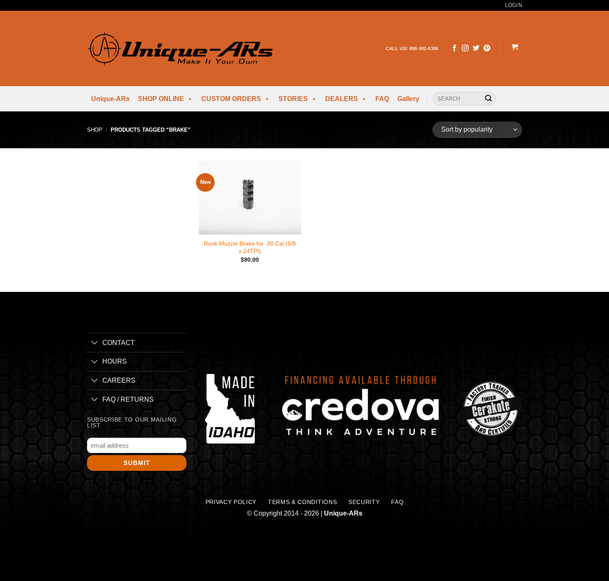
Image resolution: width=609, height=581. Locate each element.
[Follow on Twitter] (476, 48)
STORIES (293, 98)
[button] (514, 48)
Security (363, 502)
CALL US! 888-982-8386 (412, 48)
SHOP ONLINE (161, 98)
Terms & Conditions (302, 502)
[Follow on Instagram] (465, 48)
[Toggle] (94, 343)
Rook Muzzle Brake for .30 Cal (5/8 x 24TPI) (250, 247)
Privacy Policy (231, 502)
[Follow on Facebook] (454, 48)
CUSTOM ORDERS (231, 98)
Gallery (408, 98)
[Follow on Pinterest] (486, 48)
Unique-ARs (110, 98)
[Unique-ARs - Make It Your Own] (180, 48)
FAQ (382, 98)
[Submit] (488, 99)
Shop (94, 130)
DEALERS (341, 98)
